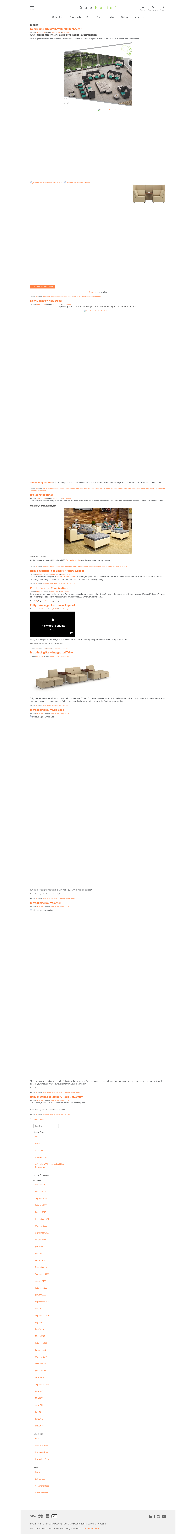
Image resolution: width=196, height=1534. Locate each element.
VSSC (37, 1136)
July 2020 (39, 1322)
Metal (81, 488)
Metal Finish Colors (89, 488)
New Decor (114, 488)
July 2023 (39, 1246)
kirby (59, 566)
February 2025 (41, 1205)
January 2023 (40, 1260)
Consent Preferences (91, 1528)
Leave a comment (96, 296)
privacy (68, 296)
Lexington (72, 488)
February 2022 (41, 1288)
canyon (45, 566)
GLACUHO (39, 1150)
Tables (112, 17)
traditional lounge (110, 566)
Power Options (136, 488)
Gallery (124, 17)
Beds (88, 17)
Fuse (62, 488)
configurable (50, 566)
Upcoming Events (42, 1459)
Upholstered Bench (35, 490)
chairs (48, 296)
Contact (92, 292)
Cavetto (50, 488)
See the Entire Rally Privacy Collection (42, 286)
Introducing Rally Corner (45, 902)
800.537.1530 (37, 1523)
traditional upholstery (121, 566)
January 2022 (40, 1294)
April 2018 (39, 1405)
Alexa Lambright (66, 304)
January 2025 (40, 1212)
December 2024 (42, 1219)
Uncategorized (41, 1452)
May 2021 (39, 1308)
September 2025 (42, 1198)
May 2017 (39, 1425)
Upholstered (58, 17)
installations (46, 583)
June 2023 (39, 1253)
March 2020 (40, 1336)
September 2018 (42, 1384)
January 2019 (40, 1370)
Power (129, 488)
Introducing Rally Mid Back (47, 709)
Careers (92, 1523)
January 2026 (40, 1191)
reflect (89, 566)
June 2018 (39, 1391)
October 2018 (41, 1377)
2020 (44, 488)
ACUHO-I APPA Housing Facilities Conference (49, 1165)
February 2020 (41, 1343)
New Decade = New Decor (46, 300)
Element (55, 488)
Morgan (97, 488)
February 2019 (41, 1363)
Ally (47, 488)
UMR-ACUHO (41, 1157)
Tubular (152, 488)
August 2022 (40, 1281)
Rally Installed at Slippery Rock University (56, 1096)
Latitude (67, 488)
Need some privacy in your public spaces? (56, 28)
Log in (37, 1472)
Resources (139, 17)
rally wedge (83, 566)
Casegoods (75, 17)
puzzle (75, 566)
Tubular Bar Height (159, 488)
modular (63, 296)
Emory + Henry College (66, 576)
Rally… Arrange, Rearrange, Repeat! (52, 605)
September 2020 (42, 1315)
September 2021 (42, 1301)
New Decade (106, 488)
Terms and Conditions (74, 1523)
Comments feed (42, 1485)
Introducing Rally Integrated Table (51, 652)
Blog (37, 296)
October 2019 (41, 1357)
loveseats (58, 296)
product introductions (53, 898)
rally (72, 296)
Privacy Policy (53, 1523)
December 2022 (42, 1267)
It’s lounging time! (41, 494)
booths (44, 296)
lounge (53, 296)
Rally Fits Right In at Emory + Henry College (57, 570)
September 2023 (42, 1232)
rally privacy (77, 296)
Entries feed (40, 1479)
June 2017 (39, 1419)
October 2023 (41, 1226)
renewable (62, 583)
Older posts (38, 1119)
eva (60, 488)
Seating (143, 488)
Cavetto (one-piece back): (41, 482)
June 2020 (39, 1329)
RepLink (102, 1523)
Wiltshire (43, 490)
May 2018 (39, 1398)
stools (103, 566)
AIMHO (38, 1143)
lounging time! (69, 566)
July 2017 (38, 1412)
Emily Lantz (65, 32)
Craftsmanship (41, 1445)
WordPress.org (41, 1492)
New (101, 488)
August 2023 (40, 1239)
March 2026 (40, 1184)
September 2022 (42, 1274)
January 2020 (40, 1350)
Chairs (100, 17)
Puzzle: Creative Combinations (49, 588)
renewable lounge (86, 296)
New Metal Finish (122, 488)
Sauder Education (73, 560)
